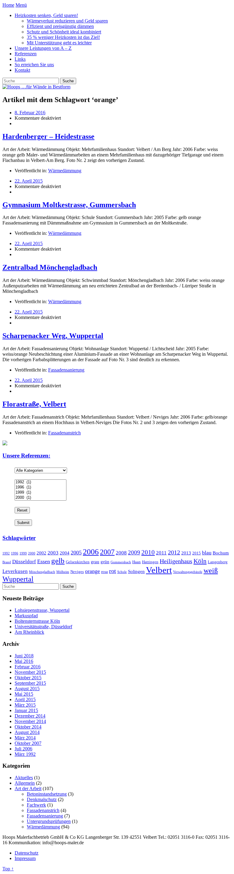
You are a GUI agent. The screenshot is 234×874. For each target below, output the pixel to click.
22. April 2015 (29, 180)
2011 (161, 553)
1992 (6, 553)
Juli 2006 (23, 748)
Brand (6, 562)
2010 (148, 552)
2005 (76, 553)
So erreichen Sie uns (34, 64)
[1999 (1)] (40, 492)
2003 (53, 553)
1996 (14, 553)
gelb (58, 561)
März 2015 (25, 705)
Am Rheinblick (29, 632)
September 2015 (30, 683)
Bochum (221, 552)
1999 (23, 553)
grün (105, 561)
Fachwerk (36, 804)
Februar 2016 (28, 666)
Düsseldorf (24, 561)
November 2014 (30, 721)
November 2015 (30, 672)
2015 (196, 553)
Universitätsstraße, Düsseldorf (43, 626)
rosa (104, 571)
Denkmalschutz (42, 799)
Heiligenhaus (176, 561)
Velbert (159, 570)
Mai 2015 (24, 694)
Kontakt (22, 70)
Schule (122, 572)
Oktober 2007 (28, 743)
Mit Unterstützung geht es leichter (59, 42)
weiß (211, 570)
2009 (134, 552)
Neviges (77, 571)
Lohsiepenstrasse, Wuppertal (42, 610)
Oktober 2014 (28, 726)
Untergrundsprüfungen (49, 821)
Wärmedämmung (64, 170)
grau (95, 561)
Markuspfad (26, 615)
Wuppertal (18, 579)
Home (8, 5)
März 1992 (25, 754)
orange (92, 571)
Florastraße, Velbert (34, 404)
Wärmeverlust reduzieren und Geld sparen (67, 20)
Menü (21, 5)
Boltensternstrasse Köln (37, 621)
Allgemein (25, 783)
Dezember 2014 (30, 715)
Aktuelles (24, 777)
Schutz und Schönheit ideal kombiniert (64, 31)
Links (20, 59)
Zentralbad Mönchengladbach (49, 267)
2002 (41, 552)
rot (112, 570)
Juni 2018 (24, 655)
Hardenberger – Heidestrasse (48, 136)
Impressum (25, 858)
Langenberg (218, 562)
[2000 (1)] (40, 497)
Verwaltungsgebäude (187, 572)
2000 (31, 553)
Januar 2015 (26, 710)
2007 (107, 552)
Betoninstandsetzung (47, 794)
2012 (174, 552)
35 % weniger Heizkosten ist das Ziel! (63, 37)
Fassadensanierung (66, 369)
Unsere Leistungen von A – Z (43, 48)
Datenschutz (26, 852)
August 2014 (27, 732)
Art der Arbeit (28, 788)
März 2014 (25, 737)
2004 (64, 552)
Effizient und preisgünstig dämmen (60, 26)
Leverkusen (15, 571)
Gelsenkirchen (78, 562)
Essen (43, 561)
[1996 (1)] (40, 487)
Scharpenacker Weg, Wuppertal (52, 336)
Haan (136, 562)
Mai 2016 (24, 661)
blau (206, 553)
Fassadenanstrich (64, 432)
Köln (200, 561)
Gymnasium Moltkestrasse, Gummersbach (69, 205)
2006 (91, 551)
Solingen (136, 571)
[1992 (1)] (40, 482)
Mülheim (62, 572)
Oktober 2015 (28, 677)
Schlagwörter (19, 538)
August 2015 (27, 688)
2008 (121, 553)
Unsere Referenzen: (26, 455)
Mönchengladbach (42, 572)
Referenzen (26, 53)
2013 (186, 552)
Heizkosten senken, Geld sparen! (46, 15)
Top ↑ (8, 868)
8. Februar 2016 (30, 112)
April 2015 (25, 699)
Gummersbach (121, 562)
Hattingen (150, 562)
